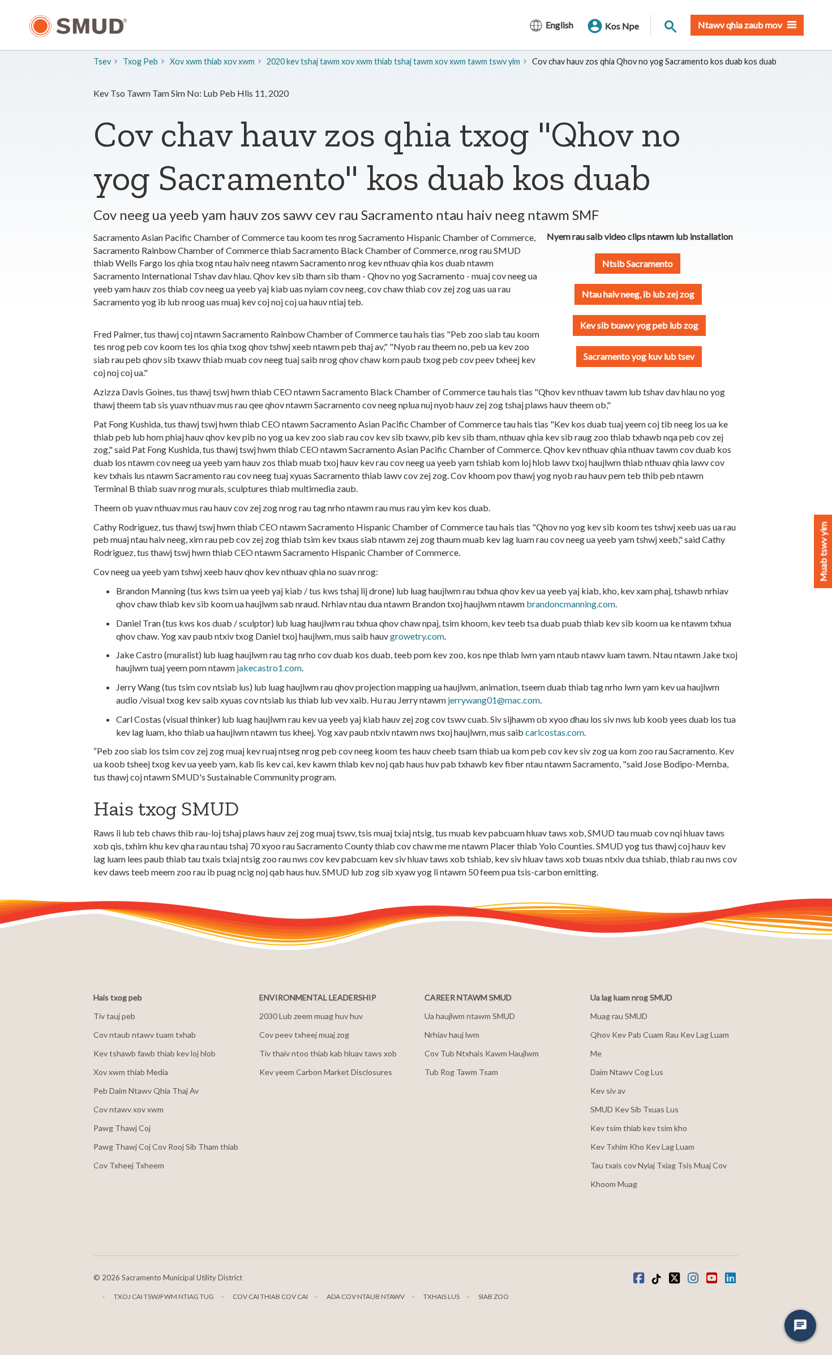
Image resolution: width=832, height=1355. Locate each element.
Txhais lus (441, 1296)
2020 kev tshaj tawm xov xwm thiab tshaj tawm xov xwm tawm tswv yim (393, 61)
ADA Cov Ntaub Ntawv (366, 1296)
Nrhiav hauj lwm (451, 1034)
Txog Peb (140, 61)
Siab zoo (493, 1296)
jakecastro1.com (268, 667)
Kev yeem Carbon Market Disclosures (325, 1072)
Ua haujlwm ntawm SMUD (469, 1016)
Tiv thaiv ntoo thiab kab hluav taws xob (328, 1053)
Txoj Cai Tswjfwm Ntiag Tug (164, 1296)
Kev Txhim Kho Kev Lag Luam (642, 1146)
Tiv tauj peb (114, 1016)
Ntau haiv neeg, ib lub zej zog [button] (638, 293)
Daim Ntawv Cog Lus (626, 1072)
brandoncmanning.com (570, 603)
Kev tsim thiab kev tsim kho (638, 1128)
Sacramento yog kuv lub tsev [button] (639, 356)
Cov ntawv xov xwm (128, 1109)
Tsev (102, 61)
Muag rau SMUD (618, 1016)
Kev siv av (607, 1090)
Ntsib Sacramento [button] (637, 263)
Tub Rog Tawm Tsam (461, 1072)
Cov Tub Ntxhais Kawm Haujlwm (481, 1053)
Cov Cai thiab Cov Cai (270, 1296)
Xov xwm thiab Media (130, 1072)
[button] (639, 325)
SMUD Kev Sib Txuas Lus (634, 1109)
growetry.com (417, 636)
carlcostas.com (554, 732)
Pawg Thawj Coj (122, 1128)
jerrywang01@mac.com (494, 699)
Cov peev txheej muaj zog (304, 1034)
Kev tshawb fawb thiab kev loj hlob (154, 1053)
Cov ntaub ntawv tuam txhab (144, 1034)
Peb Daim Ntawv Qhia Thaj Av (146, 1090)
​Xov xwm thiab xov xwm (212, 61)
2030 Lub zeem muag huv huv (311, 1016)
